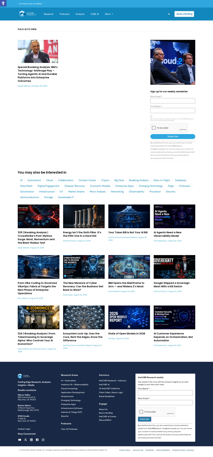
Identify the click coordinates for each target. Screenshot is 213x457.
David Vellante (24, 86)
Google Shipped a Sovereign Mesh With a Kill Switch (172, 284)
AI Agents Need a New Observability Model (167, 234)
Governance (27, 191)
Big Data (119, 180)
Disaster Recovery (75, 185)
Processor (155, 191)
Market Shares (76, 191)
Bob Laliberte (23, 298)
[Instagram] (43, 439)
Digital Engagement (48, 185)
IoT (61, 191)
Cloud (49, 180)
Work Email (156, 97)
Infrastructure (46, 191)
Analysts (80, 14)
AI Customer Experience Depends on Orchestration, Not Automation (173, 337)
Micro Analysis (98, 191)
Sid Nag (111, 338)
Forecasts (184, 185)
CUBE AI (95, 14)
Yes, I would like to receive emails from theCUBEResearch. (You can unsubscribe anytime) (172, 119)
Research (48, 14)
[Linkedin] (31, 439)
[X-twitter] (25, 439)
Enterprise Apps (124, 185)
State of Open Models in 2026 (126, 333)
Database (180, 180)
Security (170, 191)
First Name (156, 106)
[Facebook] (37, 439)
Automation (34, 180)
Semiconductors (29, 197)
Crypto (105, 180)
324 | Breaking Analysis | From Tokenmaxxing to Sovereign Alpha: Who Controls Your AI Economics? (36, 339)
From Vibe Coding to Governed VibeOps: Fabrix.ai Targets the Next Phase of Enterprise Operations (37, 288)
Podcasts (64, 14)
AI (21, 180)
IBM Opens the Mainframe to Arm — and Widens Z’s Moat (126, 284)
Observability (136, 191)
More (107, 14)
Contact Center (87, 180)
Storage (48, 197)
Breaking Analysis (138, 180)
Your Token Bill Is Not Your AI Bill (128, 232)
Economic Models (100, 185)
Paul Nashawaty (160, 241)
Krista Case (67, 295)
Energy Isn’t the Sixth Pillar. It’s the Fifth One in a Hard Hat (82, 234)
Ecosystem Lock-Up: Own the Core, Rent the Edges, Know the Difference (83, 337)
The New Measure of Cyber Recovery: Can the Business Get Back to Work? (83, 286)
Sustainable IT (66, 197)
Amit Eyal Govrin (69, 241)
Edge (171, 185)
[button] (3, 3)
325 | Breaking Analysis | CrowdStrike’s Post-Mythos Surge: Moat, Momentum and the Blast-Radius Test (36, 237)
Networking (117, 191)
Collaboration (65, 180)
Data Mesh (26, 185)
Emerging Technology (151, 185)
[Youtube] (19, 439)
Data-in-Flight (162, 180)
